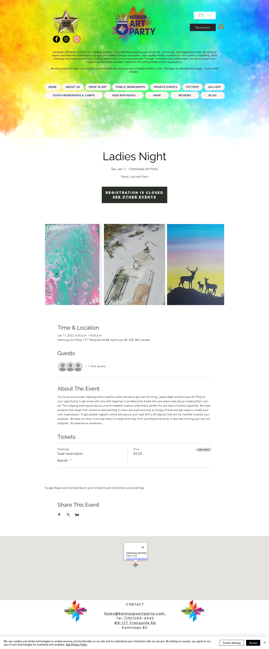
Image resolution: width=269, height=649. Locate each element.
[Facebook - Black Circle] (56, 39)
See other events (134, 197)
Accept (253, 643)
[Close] (264, 643)
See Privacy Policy (76, 644)
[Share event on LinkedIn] (77, 514)
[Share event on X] (68, 514)
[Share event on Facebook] (59, 514)
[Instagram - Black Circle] (66, 39)
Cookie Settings (232, 643)
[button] (203, 27)
